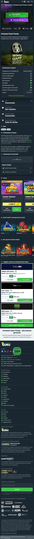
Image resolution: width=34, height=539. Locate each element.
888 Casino (6, 311)
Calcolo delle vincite (10, 120)
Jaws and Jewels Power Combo (8, 256)
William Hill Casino (8, 271)
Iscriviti (17, 489)
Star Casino (6, 291)
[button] (31, 101)
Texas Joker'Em (22, 256)
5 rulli (8, 129)
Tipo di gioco (8, 107)
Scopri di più (7, 537)
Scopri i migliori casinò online (17, 325)
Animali (4, 129)
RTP (6, 101)
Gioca (16, 209)
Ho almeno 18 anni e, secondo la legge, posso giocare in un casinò (17, 493)
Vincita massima (9, 114)
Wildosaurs (22, 233)
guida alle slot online (21, 151)
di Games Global (8, 6)
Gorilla (5, 233)
